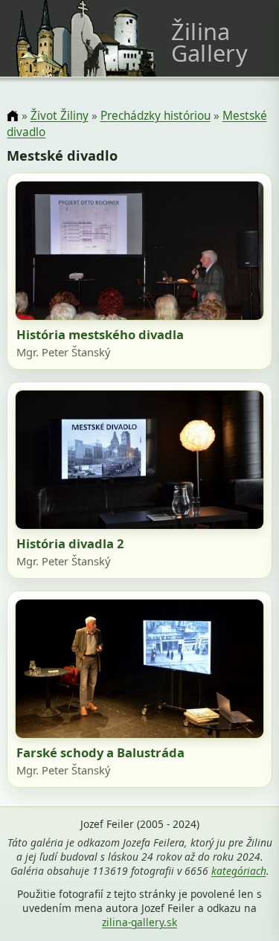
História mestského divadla (100, 334)
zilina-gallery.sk (139, 922)
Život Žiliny (60, 115)
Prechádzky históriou (155, 115)
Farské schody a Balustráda (100, 752)
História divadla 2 (70, 543)
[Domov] (12, 116)
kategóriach (238, 871)
